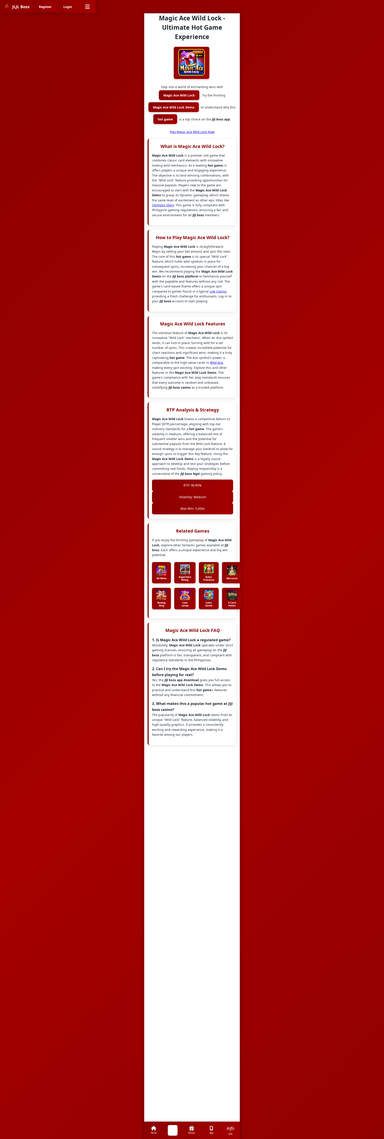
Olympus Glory (163, 205)
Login (67, 7)
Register (45, 7)
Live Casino (218, 291)
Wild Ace (216, 362)
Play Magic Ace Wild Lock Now (192, 132)
